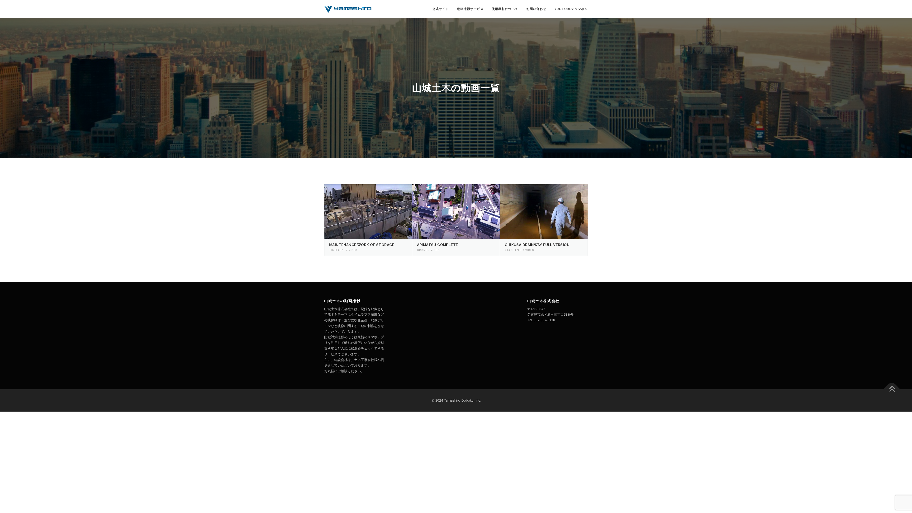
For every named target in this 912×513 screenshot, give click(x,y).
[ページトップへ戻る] (892, 389)
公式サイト (440, 9)
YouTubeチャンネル (571, 9)
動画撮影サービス (470, 9)
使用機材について (505, 9)
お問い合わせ (536, 9)
